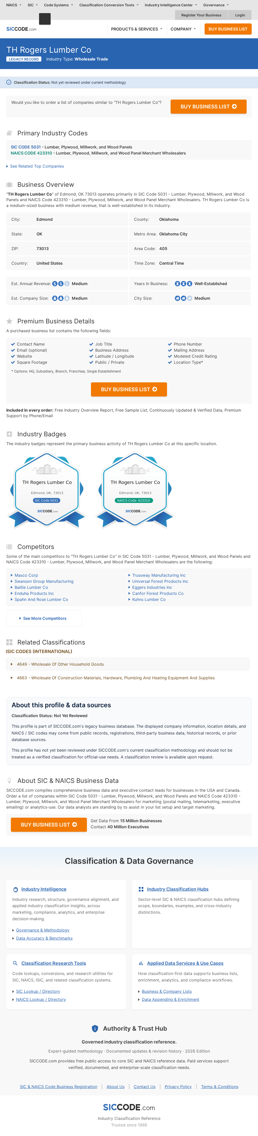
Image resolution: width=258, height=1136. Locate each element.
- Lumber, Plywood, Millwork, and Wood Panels (71, 146)
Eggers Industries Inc (152, 587)
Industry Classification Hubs (178, 889)
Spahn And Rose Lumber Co (41, 599)
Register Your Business (201, 15)
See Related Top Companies (37, 166)
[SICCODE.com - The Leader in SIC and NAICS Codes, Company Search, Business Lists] (21, 28)
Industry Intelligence (44, 889)
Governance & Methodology (43, 930)
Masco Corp (26, 575)
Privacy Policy (178, 1086)
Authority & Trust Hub (135, 1028)
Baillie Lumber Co (31, 587)
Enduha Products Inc (34, 593)
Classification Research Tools (53, 963)
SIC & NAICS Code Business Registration (58, 1086)
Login (240, 15)
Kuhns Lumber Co (149, 599)
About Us (115, 1086)
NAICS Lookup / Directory (41, 999)
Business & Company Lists (167, 991)
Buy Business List (228, 29)
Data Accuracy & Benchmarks (44, 938)
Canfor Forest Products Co (158, 593)
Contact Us (144, 1086)
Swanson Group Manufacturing (44, 581)
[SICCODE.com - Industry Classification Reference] (129, 1107)
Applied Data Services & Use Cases (185, 963)
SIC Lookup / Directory (38, 991)
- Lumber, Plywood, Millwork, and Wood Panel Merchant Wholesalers (98, 153)
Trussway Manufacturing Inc (159, 575)
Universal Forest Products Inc (160, 581)
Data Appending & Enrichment (170, 999)
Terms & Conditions (219, 1086)
